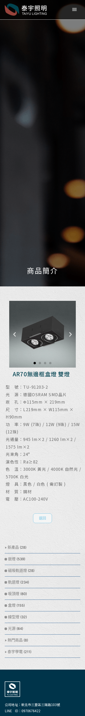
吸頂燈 (13, 594)
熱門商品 (15, 640)
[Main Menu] (74, 10)
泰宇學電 (15, 652)
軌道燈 (13, 582)
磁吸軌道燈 (17, 571)
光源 (12, 629)
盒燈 (12, 605)
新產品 (13, 547)
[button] (35, 363)
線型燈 (13, 617)
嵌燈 (12, 559)
